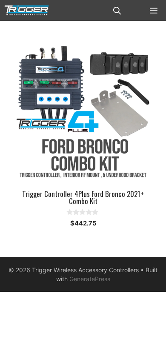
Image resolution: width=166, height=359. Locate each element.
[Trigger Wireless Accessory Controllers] (26, 10)
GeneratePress (89, 278)
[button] (117, 10)
